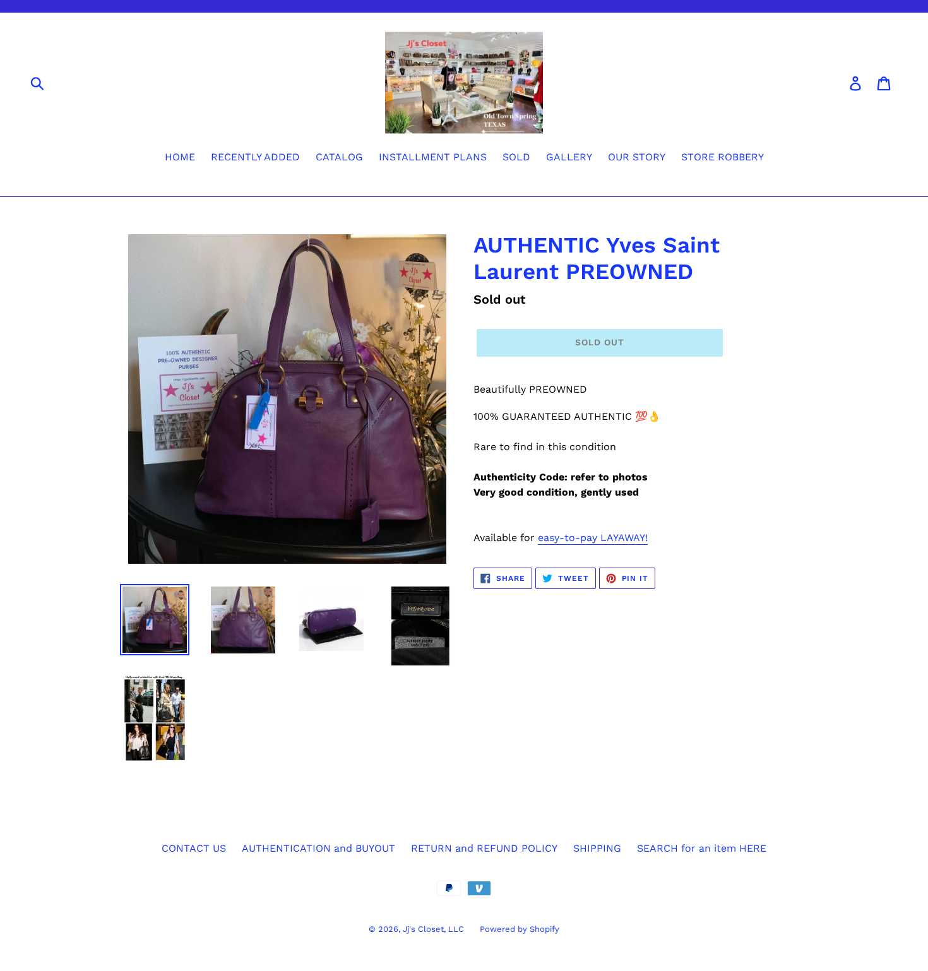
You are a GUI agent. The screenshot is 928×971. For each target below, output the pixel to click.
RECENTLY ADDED (255, 157)
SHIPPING (597, 848)
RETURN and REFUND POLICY (484, 848)
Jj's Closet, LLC (433, 929)
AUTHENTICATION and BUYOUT (318, 848)
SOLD (516, 157)
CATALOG (339, 157)
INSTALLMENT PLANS (433, 157)
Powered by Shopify (519, 929)
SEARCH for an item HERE (701, 848)
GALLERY (569, 157)
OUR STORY (636, 157)
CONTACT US (194, 848)
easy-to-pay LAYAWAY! (593, 538)
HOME (180, 157)
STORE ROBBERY (722, 157)
